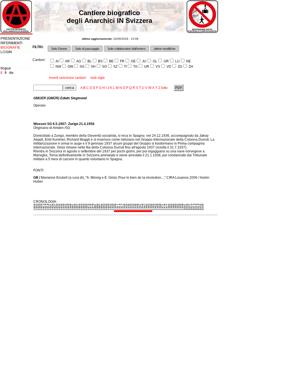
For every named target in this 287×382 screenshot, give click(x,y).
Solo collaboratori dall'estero (126, 48)
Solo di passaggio (87, 48)
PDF (178, 88)
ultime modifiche (164, 48)
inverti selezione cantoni (67, 78)
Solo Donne (59, 48)
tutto (164, 88)
